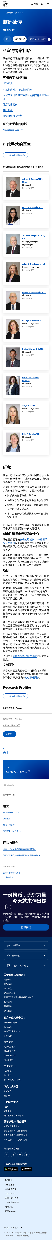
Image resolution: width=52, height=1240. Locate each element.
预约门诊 (11, 30)
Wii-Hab (6, 819)
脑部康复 (13, 22)
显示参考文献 (9, 794)
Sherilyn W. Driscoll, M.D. (33, 320)
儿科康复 (8, 83)
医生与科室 (20, 39)
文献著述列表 (32, 677)
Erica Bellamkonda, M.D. (32, 207)
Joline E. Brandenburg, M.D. (33, 264)
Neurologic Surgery (12, 129)
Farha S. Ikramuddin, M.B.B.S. (30, 378)
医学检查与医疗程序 (14, 13)
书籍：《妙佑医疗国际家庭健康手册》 (19, 849)
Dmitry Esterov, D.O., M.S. (33, 349)
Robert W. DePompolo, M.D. (34, 292)
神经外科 (8, 110)
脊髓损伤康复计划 (12, 115)
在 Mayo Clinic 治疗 (38, 39)
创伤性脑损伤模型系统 (25, 656)
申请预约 (10, 734)
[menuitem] (7, 39)
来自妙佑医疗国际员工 (12, 719)
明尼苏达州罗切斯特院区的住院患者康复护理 (26, 97)
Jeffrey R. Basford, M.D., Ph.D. (32, 180)
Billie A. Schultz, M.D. (31, 434)
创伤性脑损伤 (9, 825)
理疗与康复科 (10, 104)
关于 (8, 39)
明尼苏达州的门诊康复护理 (17, 89)
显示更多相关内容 (10, 831)
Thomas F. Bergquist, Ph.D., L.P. (33, 237)
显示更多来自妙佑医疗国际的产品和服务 (20, 855)
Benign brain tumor (11, 812)
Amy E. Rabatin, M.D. (31, 405)
